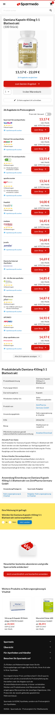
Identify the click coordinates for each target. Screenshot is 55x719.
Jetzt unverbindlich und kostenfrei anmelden (27, 574)
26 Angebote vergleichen (27, 77)
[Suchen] (50, 10)
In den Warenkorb (32, 91)
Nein (14, 522)
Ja (6, 522)
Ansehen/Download (44, 433)
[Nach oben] (50, 713)
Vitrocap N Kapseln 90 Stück (16, 618)
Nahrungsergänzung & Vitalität (12, 495)
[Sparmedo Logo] (28, 4)
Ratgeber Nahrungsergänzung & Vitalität (39, 495)
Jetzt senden (25, 522)
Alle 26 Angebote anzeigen (26, 356)
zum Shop (38, 129)
